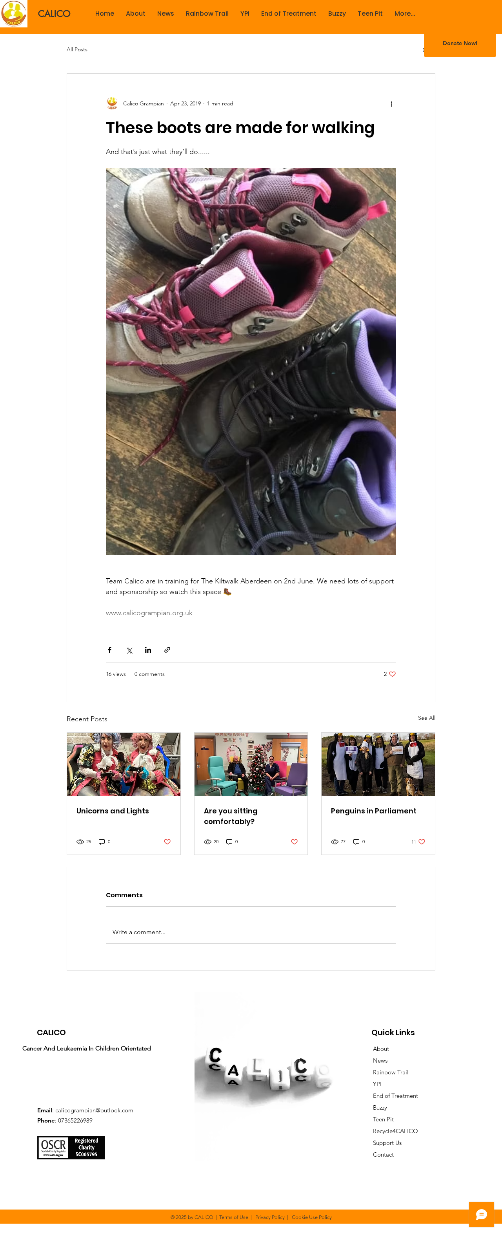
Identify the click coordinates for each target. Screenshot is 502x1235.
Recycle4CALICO (391, 1131)
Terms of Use (233, 1217)
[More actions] (391, 103)
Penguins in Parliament (374, 811)
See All (426, 717)
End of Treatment (391, 1095)
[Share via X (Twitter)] (129, 650)
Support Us (383, 1142)
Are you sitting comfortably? (231, 816)
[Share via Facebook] (109, 650)
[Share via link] (167, 650)
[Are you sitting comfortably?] (251, 764)
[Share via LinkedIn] (148, 650)
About (377, 1048)
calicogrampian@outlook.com (94, 1110)
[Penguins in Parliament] (378, 764)
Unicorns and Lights (112, 811)
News (376, 1060)
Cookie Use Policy (312, 1217)
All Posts (77, 49)
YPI (373, 1084)
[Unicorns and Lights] (123, 764)
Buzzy (380, 1107)
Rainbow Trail (387, 1072)
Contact (379, 1154)
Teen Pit (383, 1119)
